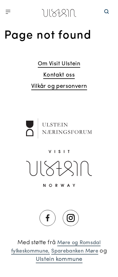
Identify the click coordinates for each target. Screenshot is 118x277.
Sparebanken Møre (74, 250)
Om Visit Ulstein (59, 63)
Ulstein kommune (59, 258)
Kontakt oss (59, 74)
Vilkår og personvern (59, 85)
